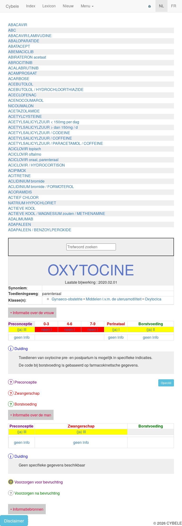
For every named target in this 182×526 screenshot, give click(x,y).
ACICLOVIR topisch (24, 148)
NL (161, 6)
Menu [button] (86, 6)
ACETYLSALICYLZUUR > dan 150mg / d (43, 127)
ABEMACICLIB (21, 51)
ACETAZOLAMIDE (24, 111)
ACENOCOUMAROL (26, 100)
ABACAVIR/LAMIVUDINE (30, 35)
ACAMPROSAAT (22, 73)
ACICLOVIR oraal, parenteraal (33, 159)
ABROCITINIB (20, 62)
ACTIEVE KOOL (22, 208)
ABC (12, 30)
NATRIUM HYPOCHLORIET (32, 202)
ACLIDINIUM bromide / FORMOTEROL (41, 186)
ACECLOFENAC (22, 95)
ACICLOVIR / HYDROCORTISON (36, 165)
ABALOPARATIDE (23, 40)
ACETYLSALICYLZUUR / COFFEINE (40, 138)
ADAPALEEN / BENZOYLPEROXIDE (39, 229)
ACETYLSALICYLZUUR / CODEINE (39, 132)
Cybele (12, 6)
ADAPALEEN (19, 224)
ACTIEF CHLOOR (23, 197)
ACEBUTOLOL (20, 84)
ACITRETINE (19, 175)
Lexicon (49, 6)
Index (30, 6)
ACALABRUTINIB (23, 68)
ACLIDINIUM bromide (26, 181)
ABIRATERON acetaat (27, 57)
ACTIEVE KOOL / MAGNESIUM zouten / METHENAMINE (56, 213)
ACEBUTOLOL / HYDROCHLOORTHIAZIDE (46, 89)
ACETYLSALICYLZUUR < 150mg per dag (43, 121)
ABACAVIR (17, 24)
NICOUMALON (21, 105)
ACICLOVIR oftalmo (24, 154)
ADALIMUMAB (20, 219)
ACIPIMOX (17, 170)
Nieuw (68, 6)
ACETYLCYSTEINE (25, 116)
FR (173, 6)
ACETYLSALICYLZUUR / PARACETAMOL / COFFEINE (55, 143)
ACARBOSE (18, 78)
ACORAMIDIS (20, 192)
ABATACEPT (19, 46)
